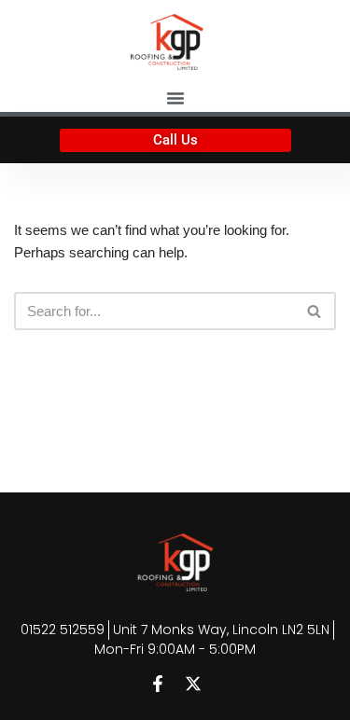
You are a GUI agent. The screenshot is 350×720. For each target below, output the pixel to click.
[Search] (315, 311)
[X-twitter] (193, 683)
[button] (175, 98)
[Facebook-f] (157, 683)
